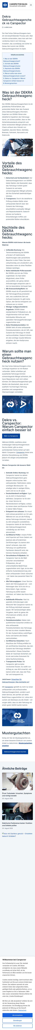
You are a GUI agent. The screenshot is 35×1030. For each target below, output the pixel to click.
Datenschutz (22, 1010)
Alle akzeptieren (17, 1015)
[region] (17, 993)
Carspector (20, 452)
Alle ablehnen (17, 1026)
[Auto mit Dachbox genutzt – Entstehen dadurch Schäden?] (17, 905)
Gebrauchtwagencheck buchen (15, 752)
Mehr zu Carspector (11, 436)
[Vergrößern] (30, 398)
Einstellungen (17, 1020)
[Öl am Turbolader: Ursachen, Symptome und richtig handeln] (17, 781)
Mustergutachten (10, 83)
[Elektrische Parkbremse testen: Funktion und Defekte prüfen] (17, 811)
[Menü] (31, 5)
